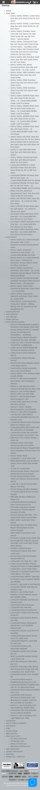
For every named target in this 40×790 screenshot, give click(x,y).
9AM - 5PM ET (15, 777)
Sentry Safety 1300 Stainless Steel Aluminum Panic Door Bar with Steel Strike (25, 75)
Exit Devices (11, 317)
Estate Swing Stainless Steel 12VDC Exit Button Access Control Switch (25, 479)
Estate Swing (11, 731)
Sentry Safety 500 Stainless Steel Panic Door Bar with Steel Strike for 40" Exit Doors (25, 59)
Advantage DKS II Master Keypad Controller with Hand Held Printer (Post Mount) (24, 543)
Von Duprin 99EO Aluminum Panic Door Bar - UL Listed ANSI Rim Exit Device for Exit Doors (25, 232)
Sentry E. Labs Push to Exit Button (25, 584)
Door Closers (11, 237)
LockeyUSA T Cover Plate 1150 (23, 458)
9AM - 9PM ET (24, 774)
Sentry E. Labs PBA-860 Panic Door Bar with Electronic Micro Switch (23, 152)
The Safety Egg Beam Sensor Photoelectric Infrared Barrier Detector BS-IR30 (23, 509)
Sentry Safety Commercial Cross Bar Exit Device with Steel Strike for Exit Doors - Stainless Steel (24, 44)
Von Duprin (10, 726)
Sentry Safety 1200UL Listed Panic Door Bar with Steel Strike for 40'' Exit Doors (25, 26)
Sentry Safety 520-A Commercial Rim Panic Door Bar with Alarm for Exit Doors (25, 144)
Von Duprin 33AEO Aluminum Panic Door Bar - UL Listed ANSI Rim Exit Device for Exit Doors (25, 224)
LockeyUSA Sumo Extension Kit (24, 610)
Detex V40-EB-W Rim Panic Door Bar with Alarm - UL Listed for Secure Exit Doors (25, 208)
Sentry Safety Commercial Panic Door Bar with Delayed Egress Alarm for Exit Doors (24, 160)
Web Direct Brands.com (20, 746)
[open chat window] (33, 783)
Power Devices (12, 319)
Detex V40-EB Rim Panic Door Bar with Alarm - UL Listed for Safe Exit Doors (25, 201)
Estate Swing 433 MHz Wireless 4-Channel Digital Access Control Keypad (24, 491)
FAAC (8, 728)
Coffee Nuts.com (17, 741)
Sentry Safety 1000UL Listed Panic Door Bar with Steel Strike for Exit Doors (25, 18)
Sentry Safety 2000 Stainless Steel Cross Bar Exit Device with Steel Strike (24, 82)
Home (8, 11)
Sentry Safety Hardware (16, 723)
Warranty (10, 754)
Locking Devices (13, 312)
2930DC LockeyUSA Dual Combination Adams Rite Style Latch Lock (23, 551)
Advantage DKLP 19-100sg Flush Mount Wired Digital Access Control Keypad (24, 527)
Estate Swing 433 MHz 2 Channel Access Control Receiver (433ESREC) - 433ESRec (25, 332)
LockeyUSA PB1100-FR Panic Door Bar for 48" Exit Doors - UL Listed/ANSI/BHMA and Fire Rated (25, 185)
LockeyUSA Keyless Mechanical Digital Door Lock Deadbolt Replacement (24, 625)
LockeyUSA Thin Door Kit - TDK (24, 561)
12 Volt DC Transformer (20, 469)
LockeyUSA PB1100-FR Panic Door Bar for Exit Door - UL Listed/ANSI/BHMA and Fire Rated (25, 178)
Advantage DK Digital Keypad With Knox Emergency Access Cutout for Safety (25, 450)
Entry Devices (12, 314)
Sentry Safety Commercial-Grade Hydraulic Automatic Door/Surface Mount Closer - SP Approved (25, 280)
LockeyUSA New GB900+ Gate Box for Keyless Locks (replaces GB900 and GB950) (25, 579)
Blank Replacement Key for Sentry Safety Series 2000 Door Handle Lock (25, 463)
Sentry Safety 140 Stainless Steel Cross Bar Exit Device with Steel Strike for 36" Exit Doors (25, 52)
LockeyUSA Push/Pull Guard (22, 605)
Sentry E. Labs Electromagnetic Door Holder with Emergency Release (24, 381)
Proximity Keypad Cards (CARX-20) (25, 538)
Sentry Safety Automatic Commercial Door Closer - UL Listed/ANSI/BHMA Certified (23, 252)
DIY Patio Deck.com (19, 739)
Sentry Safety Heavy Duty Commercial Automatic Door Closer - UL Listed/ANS (25, 288)
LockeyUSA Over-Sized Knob (22, 672)
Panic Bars (10, 13)
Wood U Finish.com (18, 744)
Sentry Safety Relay (19, 456)
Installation (10, 721)
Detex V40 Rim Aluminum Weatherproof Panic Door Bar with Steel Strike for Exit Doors (25, 193)
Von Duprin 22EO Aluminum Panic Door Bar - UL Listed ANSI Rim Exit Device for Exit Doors (25, 216)
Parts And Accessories (15, 322)
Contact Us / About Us (15, 757)
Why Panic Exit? (13, 736)
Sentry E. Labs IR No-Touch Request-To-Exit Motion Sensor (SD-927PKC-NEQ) (24, 594)
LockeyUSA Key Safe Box (21, 607)
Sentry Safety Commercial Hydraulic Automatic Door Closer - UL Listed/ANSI (25, 296)
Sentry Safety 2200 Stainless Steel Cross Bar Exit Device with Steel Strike (24, 90)
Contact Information (14, 752)
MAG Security (11, 734)
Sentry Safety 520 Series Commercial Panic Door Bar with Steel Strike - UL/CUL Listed (24, 67)
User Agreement (12, 749)
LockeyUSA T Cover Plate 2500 (24, 569)
